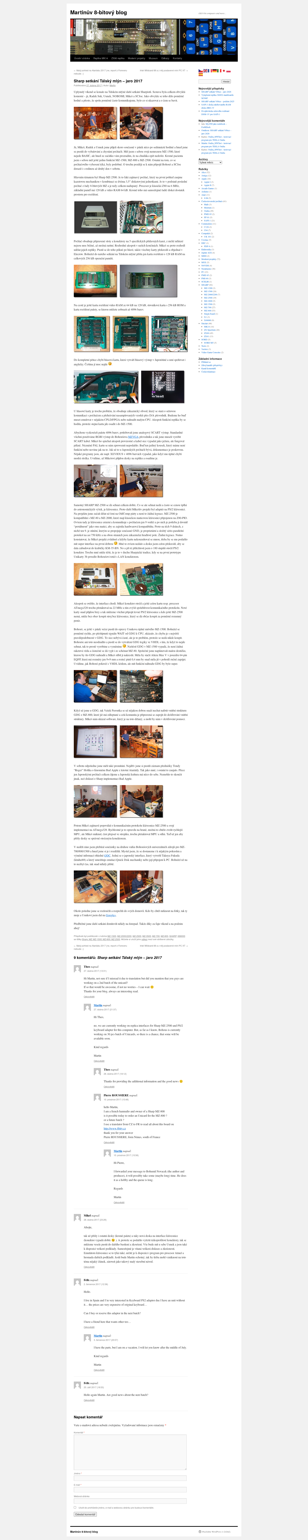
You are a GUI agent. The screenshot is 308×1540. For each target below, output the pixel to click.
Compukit (205, 233)
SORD (204, 339)
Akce (203, 172)
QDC (107, 855)
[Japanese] (224, 70)
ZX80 (206, 333)
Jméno (78, 1473)
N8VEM (205, 265)
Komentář (79, 1432)
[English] (205, 70)
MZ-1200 (208, 288)
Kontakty (177, 58)
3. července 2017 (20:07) (106, 1339)
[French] (210, 70)
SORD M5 (209, 342)
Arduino (205, 191)
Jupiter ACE (206, 252)
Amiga (204, 175)
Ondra (206, 210)
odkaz (144, 939)
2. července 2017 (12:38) (96, 1284)
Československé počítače (211, 201)
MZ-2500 (137, 935)
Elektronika (206, 249)
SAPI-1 (207, 220)
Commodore (206, 223)
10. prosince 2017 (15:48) (116, 1099)
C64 (206, 230)
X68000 (181, 935)
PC (202, 271)
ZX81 (206, 336)
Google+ (111, 915)
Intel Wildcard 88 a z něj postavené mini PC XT (164, 70)
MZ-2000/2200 (124, 935)
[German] (214, 70)
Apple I (207, 181)
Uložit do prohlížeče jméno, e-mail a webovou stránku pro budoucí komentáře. (116, 1507)
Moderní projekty (136, 58)
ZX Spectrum (209, 329)
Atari (203, 194)
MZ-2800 (208, 300)
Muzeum (153, 58)
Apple (204, 178)
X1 (205, 316)
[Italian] (219, 70)
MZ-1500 (111, 935)
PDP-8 (207, 246)
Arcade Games (207, 188)
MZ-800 (164, 935)
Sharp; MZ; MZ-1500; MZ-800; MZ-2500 (101, 939)
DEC (203, 243)
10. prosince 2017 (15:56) (126, 1155)
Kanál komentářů (208, 368)
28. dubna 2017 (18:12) (115, 1073)
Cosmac (204, 239)
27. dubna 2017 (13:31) (95, 970)
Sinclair (204, 323)
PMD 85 (208, 214)
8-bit (206, 197)
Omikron (205, 130)
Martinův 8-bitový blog (98, 12)
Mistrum (207, 207)
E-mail (77, 1484)
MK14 (207, 326)
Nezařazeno (206, 268)
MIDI (203, 255)
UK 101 (207, 236)
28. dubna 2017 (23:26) (95, 1219)
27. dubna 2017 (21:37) (105, 1009)
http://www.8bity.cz (115, 1128)
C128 (206, 226)
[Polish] (228, 70)
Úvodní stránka (82, 58)
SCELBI (205, 281)
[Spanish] (201, 74)
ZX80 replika (117, 58)
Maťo (206, 204)
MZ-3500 (146, 935)
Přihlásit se (206, 361)
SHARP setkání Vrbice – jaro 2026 (216, 91)
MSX (203, 262)
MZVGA (133, 437)
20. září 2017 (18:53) (94, 1387)
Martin (113, 85)
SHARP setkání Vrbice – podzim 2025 (217, 101)
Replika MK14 (100, 58)
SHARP (172, 935)
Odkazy (165, 58)
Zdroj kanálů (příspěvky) (211, 365)
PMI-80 (204, 278)
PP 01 (206, 217)
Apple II (207, 185)
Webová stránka (81, 1496)
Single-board (209, 313)
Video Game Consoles (210, 352)
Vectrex (204, 349)
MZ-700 (156, 935)
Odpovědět (89, 996)
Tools (203, 345)
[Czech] (201, 70)
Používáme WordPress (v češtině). (216, 1531)
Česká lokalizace (208, 371)
